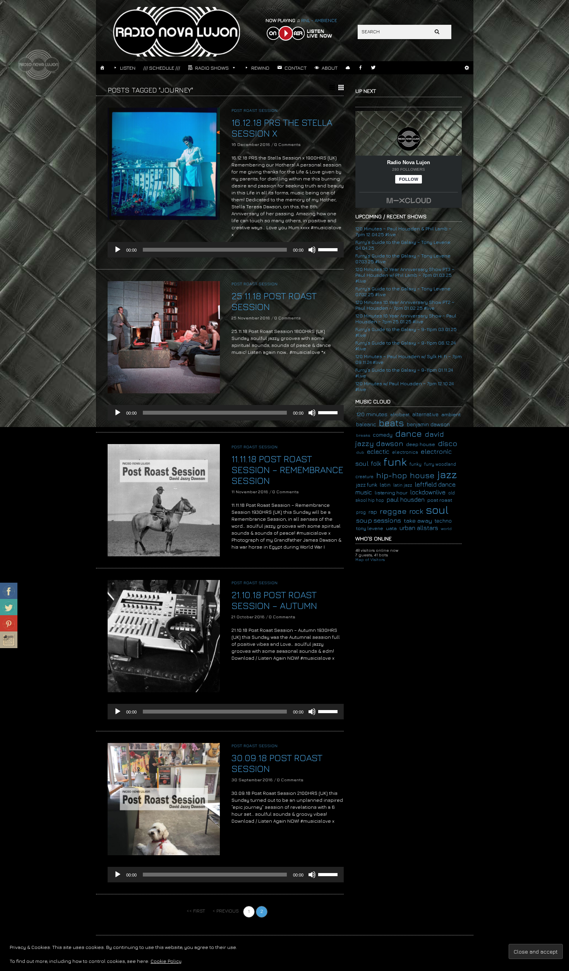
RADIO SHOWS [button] (212, 68)
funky (416, 464)
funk (395, 461)
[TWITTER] (373, 68)
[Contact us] (8, 639)
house (422, 475)
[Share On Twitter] (8, 607)
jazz (447, 474)
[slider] (329, 249)
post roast (439, 500)
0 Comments (287, 144)
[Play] (118, 250)
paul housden (406, 499)
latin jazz (402, 484)
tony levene (369, 528)
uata (391, 528)
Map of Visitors (370, 559)
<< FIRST (196, 911)
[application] (226, 249)
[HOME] (102, 68)
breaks (363, 434)
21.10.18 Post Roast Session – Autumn (274, 600)
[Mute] (312, 250)
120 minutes (371, 414)
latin (385, 484)
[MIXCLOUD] (347, 68)
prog (361, 512)
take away (418, 520)
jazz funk (366, 485)
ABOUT (330, 68)
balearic (366, 424)
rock (416, 511)
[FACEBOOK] (360, 68)
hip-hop (391, 475)
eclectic (378, 451)
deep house (420, 444)
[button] (467, 68)
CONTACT (295, 68)
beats (391, 422)
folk (376, 463)
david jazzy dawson (399, 439)
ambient (451, 414)
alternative (425, 414)
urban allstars (418, 527)
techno (443, 521)
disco (447, 443)
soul (437, 509)
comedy (382, 435)
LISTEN (127, 68)
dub (360, 452)
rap (372, 511)
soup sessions (378, 520)
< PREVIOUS (226, 911)
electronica (405, 452)
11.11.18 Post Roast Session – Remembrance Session (287, 469)
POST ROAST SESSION (254, 110)
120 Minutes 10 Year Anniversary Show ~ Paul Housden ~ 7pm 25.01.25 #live (405, 318)
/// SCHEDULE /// (161, 68)
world (446, 528)
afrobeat (400, 414)
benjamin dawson (428, 424)
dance (408, 433)
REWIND (260, 68)
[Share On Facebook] (8, 591)
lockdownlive (428, 492)
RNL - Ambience (301, 20)
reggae (393, 510)
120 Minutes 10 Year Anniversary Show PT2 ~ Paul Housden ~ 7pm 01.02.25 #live (404, 305)
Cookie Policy (166, 961)
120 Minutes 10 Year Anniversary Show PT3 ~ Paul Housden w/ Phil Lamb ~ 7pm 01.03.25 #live (404, 275)
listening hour (391, 493)
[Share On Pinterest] (8, 623)
